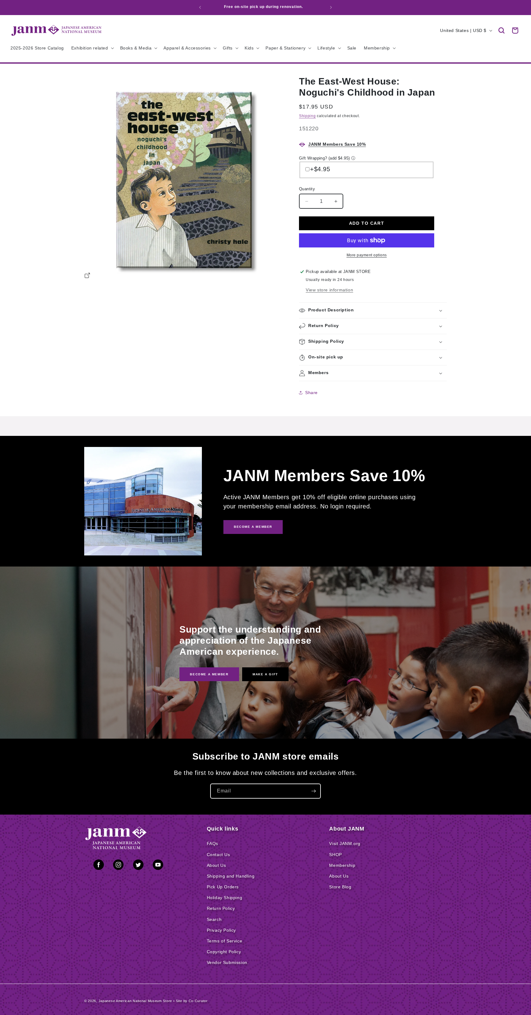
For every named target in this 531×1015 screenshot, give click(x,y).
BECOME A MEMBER (253, 526)
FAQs (212, 843)
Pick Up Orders (223, 886)
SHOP (335, 854)
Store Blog (340, 886)
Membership (342, 865)
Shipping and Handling (231, 876)
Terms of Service (224, 940)
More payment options (367, 255)
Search (214, 919)
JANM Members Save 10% (337, 144)
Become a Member (209, 674)
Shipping (307, 116)
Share (311, 392)
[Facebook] (98, 865)
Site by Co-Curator (192, 1001)
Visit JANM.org (344, 843)
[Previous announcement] (200, 7)
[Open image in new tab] (87, 276)
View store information (329, 289)
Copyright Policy (224, 951)
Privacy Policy (221, 930)
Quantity (307, 189)
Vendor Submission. (228, 962)
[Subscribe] (313, 791)
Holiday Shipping (224, 897)
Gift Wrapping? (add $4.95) (324, 158)
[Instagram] (118, 865)
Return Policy (221, 908)
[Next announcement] (331, 7)
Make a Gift (265, 674)
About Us (216, 865)
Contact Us (218, 854)
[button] (501, 30)
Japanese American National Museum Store (135, 1001)
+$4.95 (320, 169)
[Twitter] (138, 865)
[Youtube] (158, 865)
